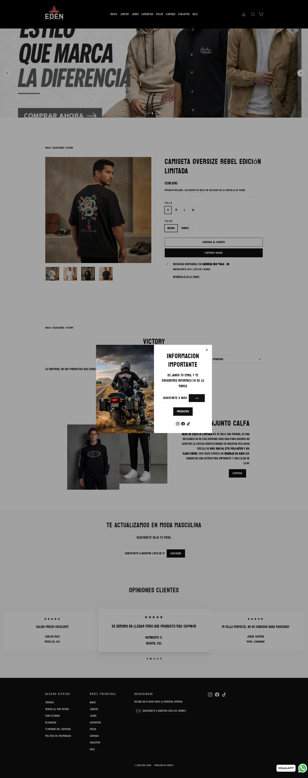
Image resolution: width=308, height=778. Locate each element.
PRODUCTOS (183, 411)
